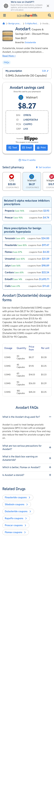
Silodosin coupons (14, 504)
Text (14, 147)
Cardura (9, 272)
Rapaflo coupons (14, 518)
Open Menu (4, 15)
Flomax (8, 252)
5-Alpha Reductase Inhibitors (32, 23)
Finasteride (11, 245)
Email (29, 147)
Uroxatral (10, 258)
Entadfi (9, 279)
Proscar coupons (14, 525)
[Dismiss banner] (48, 6)
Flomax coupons (13, 532)
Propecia (9, 210)
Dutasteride (30, 42)
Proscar (9, 217)
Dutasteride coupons (16, 511)
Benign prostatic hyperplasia (15, 23)
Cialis (8, 286)
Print (43, 147)
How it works (29, 160)
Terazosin (10, 238)
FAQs (6, 62)
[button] (49, 15)
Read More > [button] (9, 55)
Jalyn (8, 265)
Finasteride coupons (16, 497)
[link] (27, 210)
